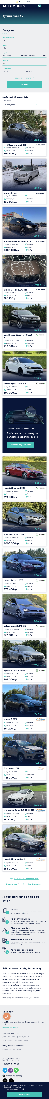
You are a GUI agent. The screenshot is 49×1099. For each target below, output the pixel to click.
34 (29, 884)
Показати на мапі (10, 1028)
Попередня (11, 884)
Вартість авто (7, 53)
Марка (4, 45)
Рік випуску (6, 68)
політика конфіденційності (13, 1089)
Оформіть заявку (17, 912)
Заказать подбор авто (20, 445)
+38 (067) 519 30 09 (10, 1064)
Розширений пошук (22, 78)
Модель (5, 60)
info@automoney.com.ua (13, 1046)
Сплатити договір (14, 1076)
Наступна (36, 884)
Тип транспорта (8, 37)
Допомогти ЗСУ (24, 2)
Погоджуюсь (24, 1095)
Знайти (24, 85)
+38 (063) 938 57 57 (10, 1033)
